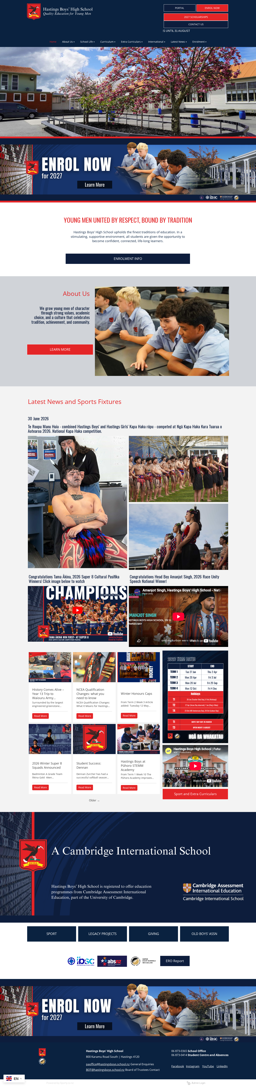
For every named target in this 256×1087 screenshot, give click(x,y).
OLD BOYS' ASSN (204, 933)
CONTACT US (196, 24)
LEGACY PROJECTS (102, 933)
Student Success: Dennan (88, 765)
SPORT (51, 933)
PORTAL (179, 8)
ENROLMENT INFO (128, 258)
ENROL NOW (212, 8)
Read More (40, 716)
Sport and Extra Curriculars (195, 794)
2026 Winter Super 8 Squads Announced (47, 765)
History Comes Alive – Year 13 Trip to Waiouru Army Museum (48, 693)
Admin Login (198, 1083)
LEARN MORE (60, 349)
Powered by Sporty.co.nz (60, 1083)
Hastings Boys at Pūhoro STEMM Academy (133, 765)
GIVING (153, 933)
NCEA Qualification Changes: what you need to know (90, 693)
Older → (94, 800)
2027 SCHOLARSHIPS (196, 17)
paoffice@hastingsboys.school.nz (108, 1064)
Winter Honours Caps (136, 693)
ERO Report (175, 961)
